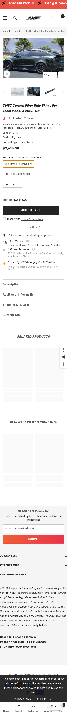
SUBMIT (33, 539)
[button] (54, 75)
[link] (18, 394)
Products (16, 31)
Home (5, 31)
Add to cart (30, 210)
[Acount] (52, 18)
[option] (33, 58)
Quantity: (9, 184)
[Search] (15, 18)
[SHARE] (61, 210)
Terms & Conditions (32, 218)
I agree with (14, 218)
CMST (16, 132)
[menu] (5, 18)
